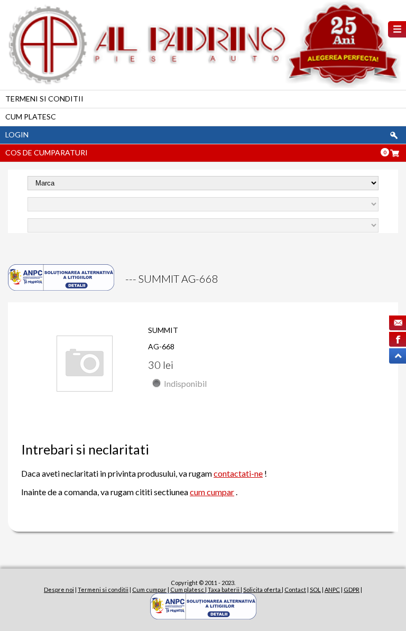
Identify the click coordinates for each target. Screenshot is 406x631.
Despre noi (59, 589)
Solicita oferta (262, 589)
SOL (315, 589)
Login (17, 134)
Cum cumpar (149, 589)
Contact (295, 589)
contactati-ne (238, 473)
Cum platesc (30, 116)
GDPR (351, 589)
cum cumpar (212, 492)
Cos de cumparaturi (46, 152)
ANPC (332, 589)
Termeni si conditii (44, 98)
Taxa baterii (224, 589)
